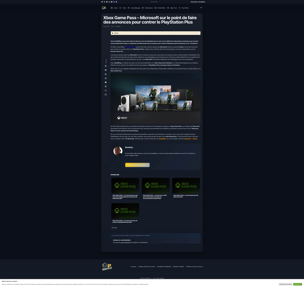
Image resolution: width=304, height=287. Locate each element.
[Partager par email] (105, 94)
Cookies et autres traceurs (194, 266)
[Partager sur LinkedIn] (105, 74)
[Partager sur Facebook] (105, 70)
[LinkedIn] (109, 2)
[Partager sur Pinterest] (105, 78)
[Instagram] (107, 2)
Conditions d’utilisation (164, 266)
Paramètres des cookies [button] (285, 284)
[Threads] (114, 2)
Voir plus (114, 227)
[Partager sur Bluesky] (105, 82)
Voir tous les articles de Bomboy (137, 165)
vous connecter (125, 242)
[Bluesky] (111, 2)
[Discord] (116, 2)
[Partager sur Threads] (105, 86)
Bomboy (129, 147)
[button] (156, 98)
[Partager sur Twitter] (105, 66)
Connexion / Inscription (198, 2)
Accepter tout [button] (297, 284)
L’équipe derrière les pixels (146, 266)
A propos (133, 266)
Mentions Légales (178, 266)
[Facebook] (102, 2)
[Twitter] (104, 2)
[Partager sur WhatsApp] (105, 90)
